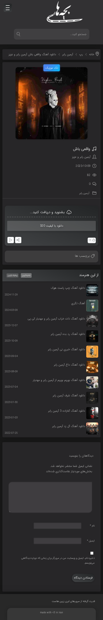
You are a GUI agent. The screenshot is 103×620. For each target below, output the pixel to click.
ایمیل (91, 541)
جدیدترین (26, 275)
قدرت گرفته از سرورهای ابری (73, 601)
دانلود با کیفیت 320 (51, 225)
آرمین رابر (67, 54)
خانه (91, 54)
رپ (81, 54)
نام (92, 526)
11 (89, 240)
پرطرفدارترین (12, 275)
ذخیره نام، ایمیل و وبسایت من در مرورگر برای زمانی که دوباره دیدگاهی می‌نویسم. (58, 560)
